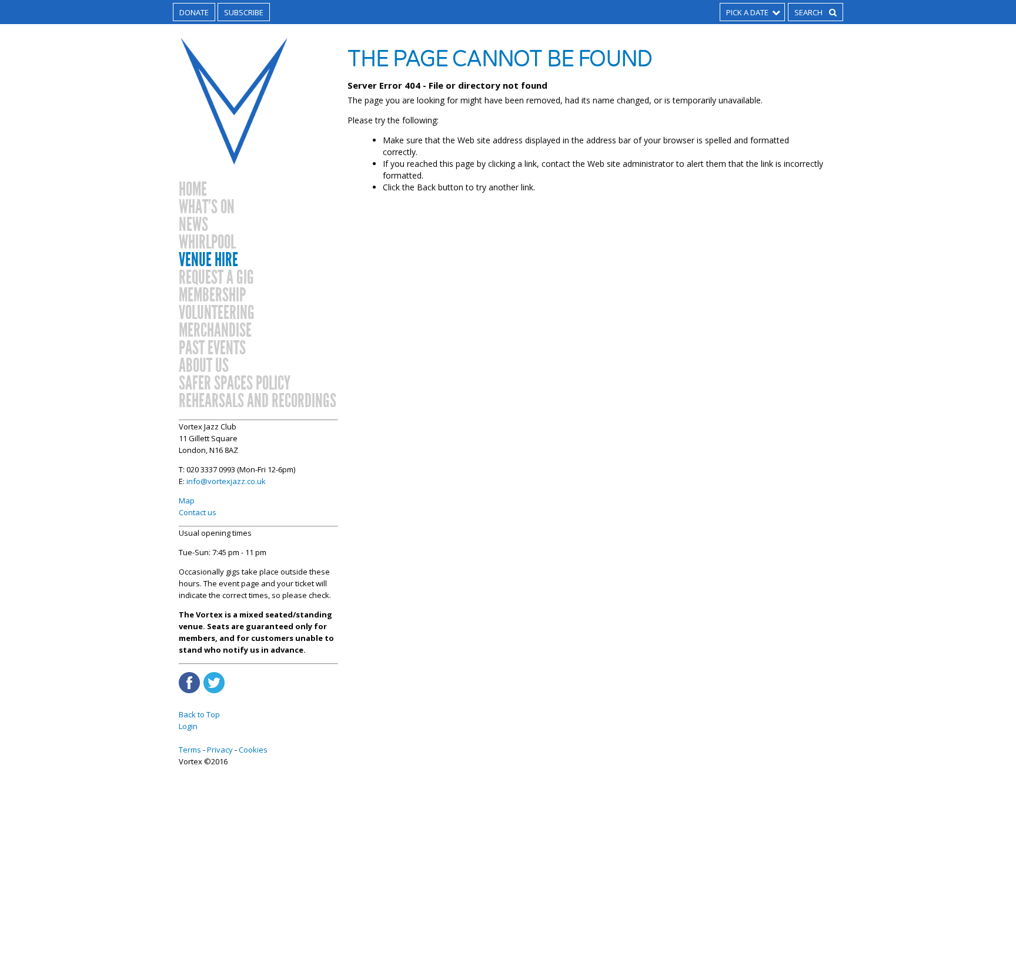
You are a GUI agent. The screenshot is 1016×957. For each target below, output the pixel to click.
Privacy (220, 749)
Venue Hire (208, 260)
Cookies (253, 749)
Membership (212, 295)
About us (204, 366)
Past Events (212, 348)
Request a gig (216, 278)
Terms (190, 749)
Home (193, 190)
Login (188, 726)
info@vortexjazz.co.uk (226, 481)
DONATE (194, 12)
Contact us (197, 512)
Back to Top (199, 714)
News (193, 225)
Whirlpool (207, 242)
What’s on (207, 207)
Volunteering (217, 313)
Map (187, 500)
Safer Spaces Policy (234, 383)
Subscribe (243, 12)
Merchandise (215, 331)
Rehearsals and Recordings (257, 401)
